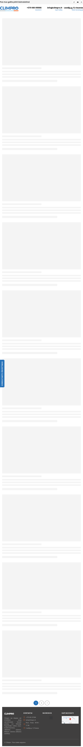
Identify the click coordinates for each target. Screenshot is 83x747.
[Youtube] (77, 2)
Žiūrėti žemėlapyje (77, 10)
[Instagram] (81, 2)
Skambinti (38, 10)
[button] (51, 718)
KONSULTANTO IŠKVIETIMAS (2, 373)
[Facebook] (74, 2)
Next (47, 703)
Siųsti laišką (58, 10)
